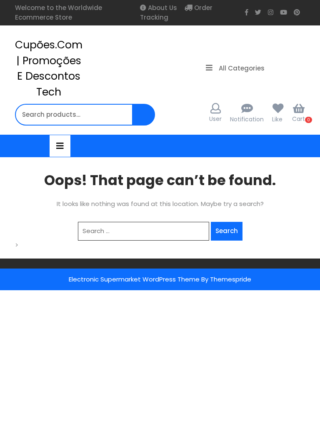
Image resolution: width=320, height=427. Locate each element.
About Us (161, 7)
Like (277, 119)
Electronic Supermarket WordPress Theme (134, 279)
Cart (298, 119)
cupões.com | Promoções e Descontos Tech (48, 68)
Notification (247, 119)
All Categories (242, 68)
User (215, 119)
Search (144, 119)
